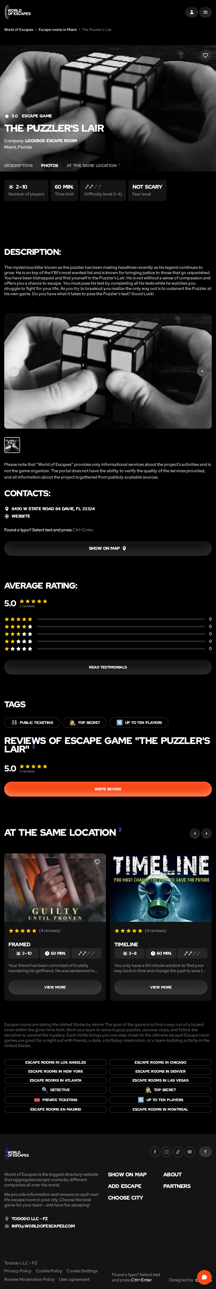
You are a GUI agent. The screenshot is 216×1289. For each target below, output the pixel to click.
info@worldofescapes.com (43, 1226)
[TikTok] (178, 1152)
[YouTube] (189, 1152)
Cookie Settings (82, 1271)
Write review (108, 789)
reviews (27, 606)
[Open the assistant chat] (204, 1277)
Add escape (124, 1186)
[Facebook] (155, 1152)
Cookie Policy (49, 1271)
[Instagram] (166, 1152)
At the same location (93, 165)
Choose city (125, 1197)
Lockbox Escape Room (51, 141)
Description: (18, 165)
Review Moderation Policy (29, 1279)
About (172, 1174)
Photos (49, 165)
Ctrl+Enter (82, 530)
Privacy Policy (18, 1271)
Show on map (127, 1174)
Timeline (126, 944)
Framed (19, 944)
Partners (176, 1186)
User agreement (74, 1279)
